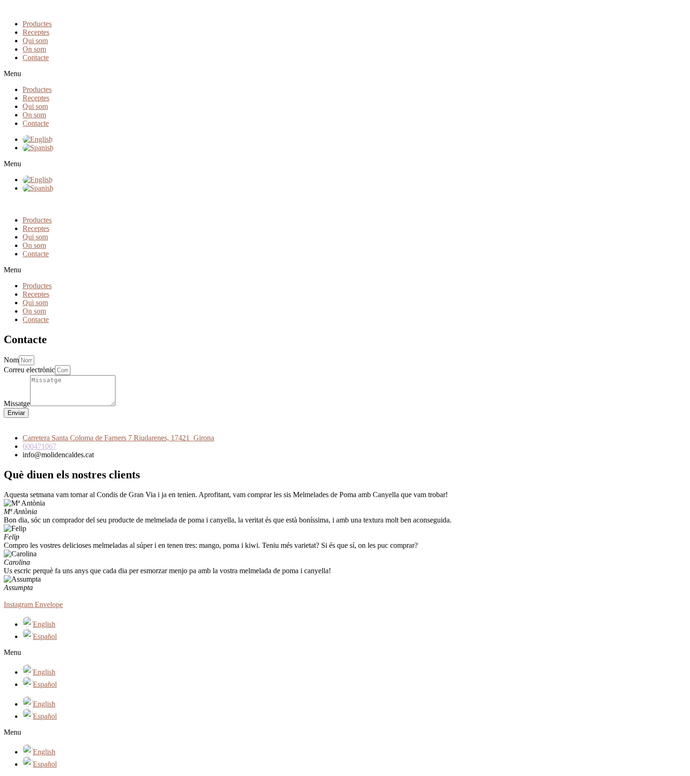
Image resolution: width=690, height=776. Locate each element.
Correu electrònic (29, 370)
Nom (11, 360)
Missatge (17, 403)
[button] (345, 73)
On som (34, 49)
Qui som (35, 41)
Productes (37, 24)
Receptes (36, 32)
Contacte (36, 57)
